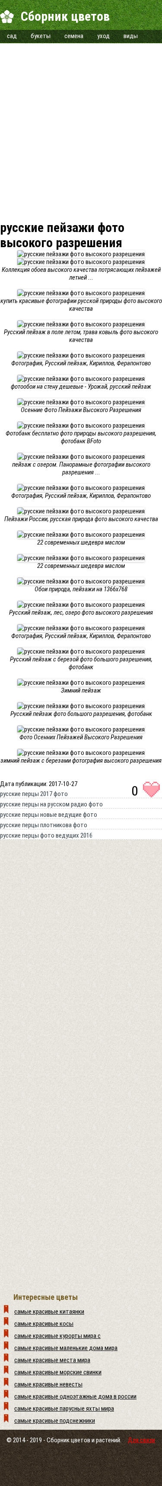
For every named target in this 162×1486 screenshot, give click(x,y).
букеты (41, 36)
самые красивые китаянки (49, 1311)
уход (103, 36)
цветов (80, 1440)
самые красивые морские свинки (58, 1372)
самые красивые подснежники (54, 1421)
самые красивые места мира (52, 1360)
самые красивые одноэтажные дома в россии (75, 1396)
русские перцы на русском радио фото (51, 804)
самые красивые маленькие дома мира (66, 1348)
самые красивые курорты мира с (57, 1336)
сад (12, 36)
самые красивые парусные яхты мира (64, 1408)
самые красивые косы (43, 1324)
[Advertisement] (81, 124)
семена (73, 36)
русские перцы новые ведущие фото (48, 815)
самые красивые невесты (48, 1384)
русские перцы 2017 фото (34, 794)
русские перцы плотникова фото (43, 825)
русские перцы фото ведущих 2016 (46, 835)
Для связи (141, 1440)
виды (131, 36)
